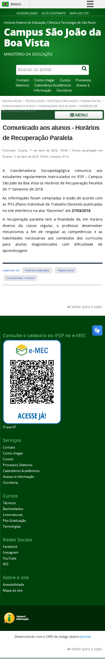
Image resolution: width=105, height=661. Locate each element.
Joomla (85, 636)
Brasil (16, 4)
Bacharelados (13, 509)
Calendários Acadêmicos (52, 85)
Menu (81, 115)
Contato (23, 80)
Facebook (10, 546)
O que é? (9, 427)
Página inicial (12, 101)
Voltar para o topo (86, 306)
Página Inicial (91, 101)
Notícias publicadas (62, 101)
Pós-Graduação (14, 520)
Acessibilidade (27, 13)
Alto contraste (53, 13)
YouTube (9, 558)
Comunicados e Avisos (18, 106)
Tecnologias (34, 101)
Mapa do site (79, 13)
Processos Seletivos (17, 465)
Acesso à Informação (18, 477)
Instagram (10, 552)
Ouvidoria (64, 90)
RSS (5, 564)
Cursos (65, 80)
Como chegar (44, 80)
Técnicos (9, 503)
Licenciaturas (13, 515)
